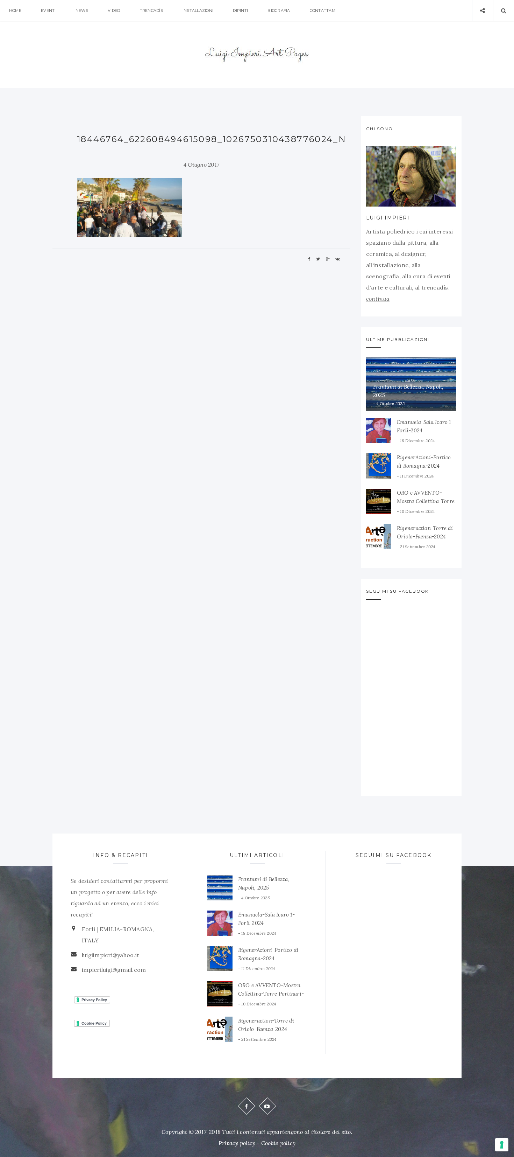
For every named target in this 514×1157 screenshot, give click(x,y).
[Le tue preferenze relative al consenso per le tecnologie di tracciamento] (501, 1144)
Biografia (278, 10)
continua (378, 298)
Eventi (48, 10)
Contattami (323, 10)
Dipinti (240, 10)
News (82, 10)
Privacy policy (237, 1142)
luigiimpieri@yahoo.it (110, 955)
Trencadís (151, 10)
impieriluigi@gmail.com (114, 969)
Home (15, 10)
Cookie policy (278, 1142)
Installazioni (198, 10)
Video (114, 10)
